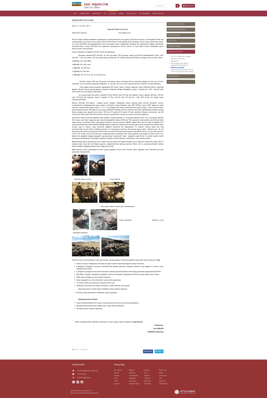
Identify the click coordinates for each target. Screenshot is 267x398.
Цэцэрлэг (117, 383)
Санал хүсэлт (189, 6)
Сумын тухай (84, 13)
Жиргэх (159, 351)
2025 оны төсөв (173, 82)
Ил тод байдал (144, 13)
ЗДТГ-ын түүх (172, 40)
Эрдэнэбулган (163, 383)
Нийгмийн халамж (174, 46)
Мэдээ (121, 13)
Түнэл (116, 378)
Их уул (146, 373)
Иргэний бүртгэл (173, 76)
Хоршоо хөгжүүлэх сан (178, 58)
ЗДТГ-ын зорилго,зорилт (176, 24)
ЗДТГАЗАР (112, 13)
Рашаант (116, 375)
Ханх (160, 378)
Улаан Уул (147, 378)
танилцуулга (174, 61)
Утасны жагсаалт (174, 35)
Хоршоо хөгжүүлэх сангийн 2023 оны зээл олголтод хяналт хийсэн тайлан (182, 70)
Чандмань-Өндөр (134, 383)
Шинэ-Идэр (147, 383)
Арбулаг (131, 370)
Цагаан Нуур (132, 381)
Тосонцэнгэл (163, 375)
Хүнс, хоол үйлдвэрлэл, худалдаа (181, 56)
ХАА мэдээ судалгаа (177, 67)
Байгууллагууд (158, 13)
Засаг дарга (96, 13)
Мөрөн (161, 373)
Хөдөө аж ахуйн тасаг (175, 51)
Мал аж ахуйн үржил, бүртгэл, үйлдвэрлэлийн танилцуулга (180, 64)
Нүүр (75, 13)
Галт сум (116, 373)
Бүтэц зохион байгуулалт (177, 29)
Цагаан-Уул (162, 381)
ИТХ (105, 13)
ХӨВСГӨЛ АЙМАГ (92, 7)
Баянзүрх (147, 370)
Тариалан (147, 375)
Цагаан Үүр (147, 381)
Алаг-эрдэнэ (118, 370)
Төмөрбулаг (132, 378)
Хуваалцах (148, 351)
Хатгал (116, 381)
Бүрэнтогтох (163, 370)
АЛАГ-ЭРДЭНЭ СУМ (96, 4)
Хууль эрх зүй (131, 13)
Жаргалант (132, 373)
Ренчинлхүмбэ (133, 375)
